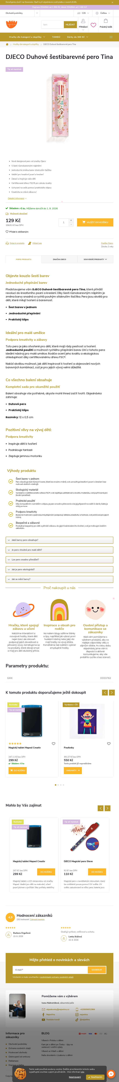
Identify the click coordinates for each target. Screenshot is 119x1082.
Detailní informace (16, 198)
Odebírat (97, 969)
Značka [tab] (59, 259)
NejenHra (50, 1014)
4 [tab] (63, 785)
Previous (105, 692)
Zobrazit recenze (37, 919)
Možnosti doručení (18, 213)
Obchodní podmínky (14, 13)
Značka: (107, 243)
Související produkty (94, 259)
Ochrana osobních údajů (20, 1048)
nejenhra (84, 1014)
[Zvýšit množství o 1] (71, 220)
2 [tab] (58, 785)
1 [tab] (55, 785)
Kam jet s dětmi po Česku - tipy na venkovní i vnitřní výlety (57, 1046)
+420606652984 (87, 1009)
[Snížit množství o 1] (71, 224)
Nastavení (75, 1077)
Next (112, 692)
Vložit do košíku (97, 222)
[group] (34, 855)
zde (82, 1072)
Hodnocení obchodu (18, 1052)
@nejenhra (85, 1019)
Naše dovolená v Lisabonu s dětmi (57, 1055)
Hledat (70, 24)
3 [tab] (61, 785)
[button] (111, 1074)
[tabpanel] (31, 740)
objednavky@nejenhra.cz (57, 1009)
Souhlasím (96, 1077)
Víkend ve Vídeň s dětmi (52, 1051)
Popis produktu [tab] (23, 259)
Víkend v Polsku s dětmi (52, 1040)
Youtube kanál (53, 1019)
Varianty (71, 770)
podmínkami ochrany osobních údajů (56, 977)
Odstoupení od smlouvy (19, 1056)
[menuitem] (27, 37)
